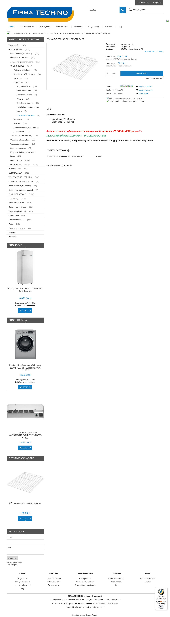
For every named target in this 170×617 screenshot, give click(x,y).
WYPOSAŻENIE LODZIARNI (20, 177)
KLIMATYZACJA (15, 173)
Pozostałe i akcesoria (26, 115)
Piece (10, 224)
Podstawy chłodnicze (22, 70)
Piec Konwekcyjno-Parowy (21, 54)
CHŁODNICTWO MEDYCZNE (20, 181)
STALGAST (119, 90)
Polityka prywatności (116, 579)
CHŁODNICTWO (17, 66)
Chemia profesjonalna (19, 140)
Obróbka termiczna (16, 220)
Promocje (12, 237)
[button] (143, 86)
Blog (116, 585)
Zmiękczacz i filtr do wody (21, 136)
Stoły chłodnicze (23, 86)
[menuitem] (12, 26)
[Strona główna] (40, 14)
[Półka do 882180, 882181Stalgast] (75, 66)
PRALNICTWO (14, 169)
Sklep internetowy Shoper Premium (85, 615)
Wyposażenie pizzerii (17, 211)
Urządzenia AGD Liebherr (24, 74)
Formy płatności (85, 579)
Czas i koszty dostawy (85, 582)
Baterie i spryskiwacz (17, 207)
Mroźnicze (18, 119)
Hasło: (9, 547)
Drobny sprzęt (16, 160)
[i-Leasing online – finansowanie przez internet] (125, 101)
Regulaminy (22, 579)
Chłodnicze (18, 82)
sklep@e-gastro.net (78, 607)
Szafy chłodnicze (24, 91)
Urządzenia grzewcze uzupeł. (20, 190)
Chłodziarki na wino (25, 103)
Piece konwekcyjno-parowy (19, 186)
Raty (22, 589)
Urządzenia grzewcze (19, 58)
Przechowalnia (53, 585)
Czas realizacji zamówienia (85, 585)
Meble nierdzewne (16, 203)
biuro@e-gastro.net (97, 607)
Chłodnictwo (13, 215)
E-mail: (9, 537)
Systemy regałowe (18, 148)
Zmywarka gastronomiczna (21, 62)
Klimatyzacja (13, 198)
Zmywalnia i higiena (16, 228)
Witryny (20, 99)
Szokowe (17, 123)
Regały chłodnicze (24, 95)
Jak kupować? (116, 582)
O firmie (148, 582)
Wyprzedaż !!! (14, 45)
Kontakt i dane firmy (148, 579)
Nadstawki (18, 78)
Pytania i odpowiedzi (22, 585)
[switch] (161, 606)
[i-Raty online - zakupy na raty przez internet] (125, 98)
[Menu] (165, 588)
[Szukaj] (123, 10)
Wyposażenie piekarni (19, 144)
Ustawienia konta (53, 582)
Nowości (12, 232)
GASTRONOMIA (15, 49)
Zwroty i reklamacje (22, 582)
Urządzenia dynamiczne (20, 164)
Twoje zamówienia (54, 579)
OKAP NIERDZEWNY (17, 194)
